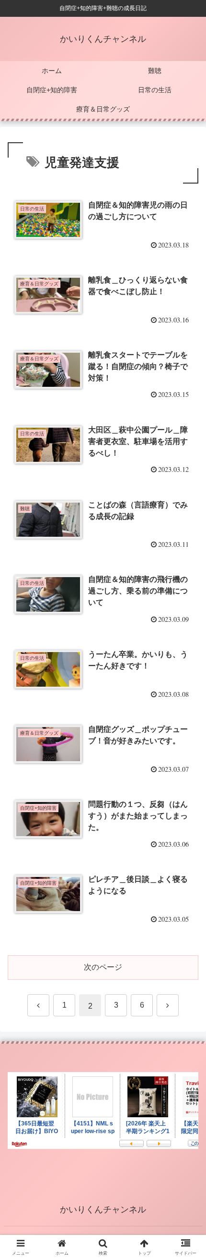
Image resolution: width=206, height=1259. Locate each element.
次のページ (103, 967)
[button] (186, 1169)
